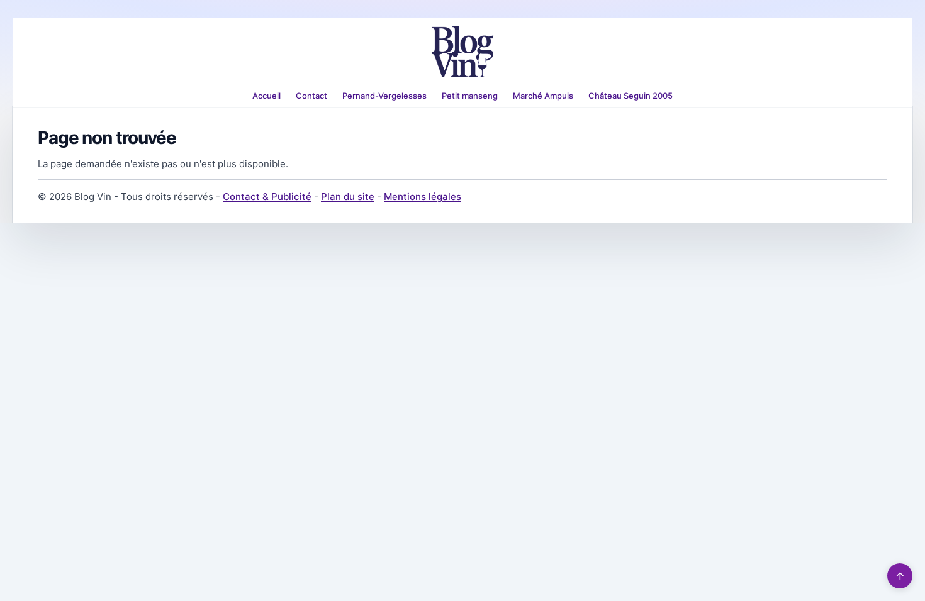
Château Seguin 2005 (630, 96)
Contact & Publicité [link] (267, 196)
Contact (311, 96)
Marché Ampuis (543, 96)
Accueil (266, 96)
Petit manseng (470, 96)
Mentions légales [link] (422, 196)
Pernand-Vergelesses (384, 96)
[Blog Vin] (462, 51)
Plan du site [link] (347, 196)
